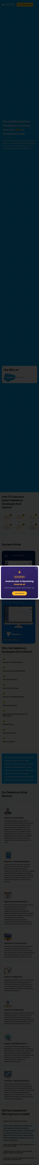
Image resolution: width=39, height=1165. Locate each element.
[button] (34, 1160)
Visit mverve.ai (19, 593)
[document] (19, 582)
